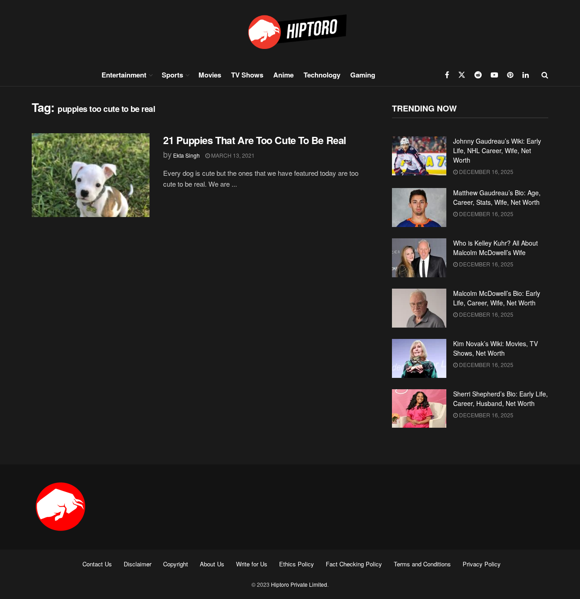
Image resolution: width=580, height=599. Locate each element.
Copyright (175, 564)
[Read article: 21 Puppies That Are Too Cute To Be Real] (91, 175)
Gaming (362, 75)
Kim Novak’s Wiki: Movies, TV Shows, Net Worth (495, 348)
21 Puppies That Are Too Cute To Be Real (254, 140)
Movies (209, 75)
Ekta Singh (186, 155)
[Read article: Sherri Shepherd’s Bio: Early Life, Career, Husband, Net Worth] (419, 408)
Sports (172, 75)
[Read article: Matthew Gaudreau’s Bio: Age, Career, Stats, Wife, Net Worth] (419, 207)
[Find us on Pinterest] (510, 74)
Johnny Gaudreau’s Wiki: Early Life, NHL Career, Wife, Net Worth (497, 150)
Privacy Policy (482, 564)
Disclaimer (137, 564)
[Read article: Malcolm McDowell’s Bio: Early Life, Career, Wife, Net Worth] (419, 308)
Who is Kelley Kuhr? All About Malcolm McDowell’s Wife (495, 247)
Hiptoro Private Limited (299, 584)
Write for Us (251, 564)
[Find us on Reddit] (478, 74)
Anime (283, 75)
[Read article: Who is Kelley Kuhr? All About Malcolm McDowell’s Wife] (419, 257)
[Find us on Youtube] (494, 74)
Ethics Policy (296, 564)
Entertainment (124, 75)
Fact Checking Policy (354, 564)
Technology (322, 75)
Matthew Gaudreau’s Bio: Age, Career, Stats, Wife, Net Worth (497, 197)
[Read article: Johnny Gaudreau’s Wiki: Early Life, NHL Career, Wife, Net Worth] (419, 155)
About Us (212, 564)
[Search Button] (544, 74)
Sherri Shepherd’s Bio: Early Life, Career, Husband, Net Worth (500, 398)
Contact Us (97, 564)
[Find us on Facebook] (447, 74)
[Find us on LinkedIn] (525, 74)
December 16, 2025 (485, 171)
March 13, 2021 (232, 155)
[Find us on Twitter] (461, 74)
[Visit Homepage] (290, 31)
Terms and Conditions (422, 564)
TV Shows (247, 75)
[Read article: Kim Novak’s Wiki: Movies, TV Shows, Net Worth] (419, 358)
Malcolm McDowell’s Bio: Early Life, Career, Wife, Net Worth (496, 298)
